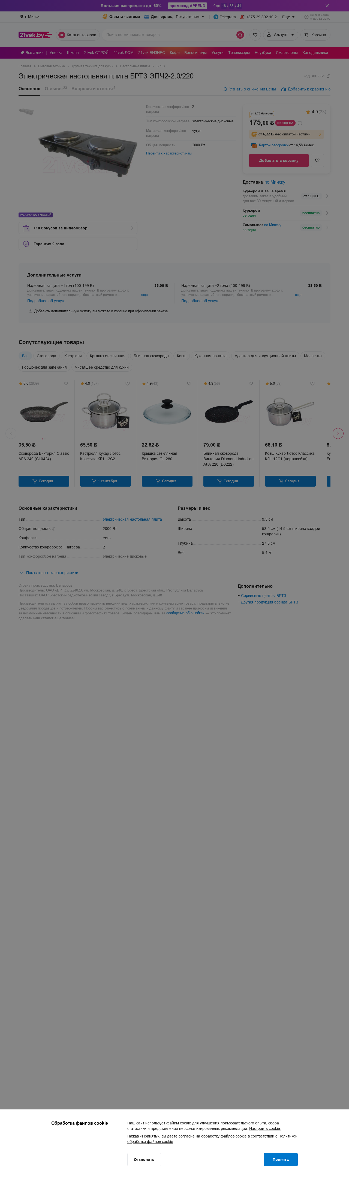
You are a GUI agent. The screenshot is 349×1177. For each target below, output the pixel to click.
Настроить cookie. (265, 1128)
